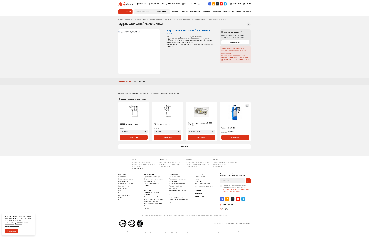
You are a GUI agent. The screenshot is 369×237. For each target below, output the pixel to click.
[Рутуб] (217, 3)
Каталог (128, 11)
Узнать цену (134, 137)
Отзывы (120, 197)
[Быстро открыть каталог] (120, 11)
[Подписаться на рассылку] (248, 180)
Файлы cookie (190, 215)
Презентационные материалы (179, 199)
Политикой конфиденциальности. (232, 191)
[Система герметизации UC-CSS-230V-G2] (201, 113)
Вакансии (121, 200)
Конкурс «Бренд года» (125, 186)
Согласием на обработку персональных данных (236, 189)
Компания (175, 11)
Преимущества (123, 181)
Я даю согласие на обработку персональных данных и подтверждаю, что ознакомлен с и (236, 188)
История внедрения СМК (152, 197)
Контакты (247, 11)
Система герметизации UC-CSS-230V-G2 (200, 124)
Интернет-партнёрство (177, 183)
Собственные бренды (125, 183)
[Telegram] (225, 3)
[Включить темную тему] (199, 3)
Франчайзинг (173, 181)
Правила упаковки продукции (153, 179)
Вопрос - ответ (199, 176)
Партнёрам (173, 174)
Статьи (196, 179)
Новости (185, 11)
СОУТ (120, 190)
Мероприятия (122, 188)
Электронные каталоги (176, 197)
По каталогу (161, 11)
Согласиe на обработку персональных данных (211, 215)
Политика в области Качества (153, 199)
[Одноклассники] (213, 3)
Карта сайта (199, 197)
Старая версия (190, 4)
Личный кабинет (174, 176)
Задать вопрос (235, 42)
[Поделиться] (249, 24)
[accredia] (140, 223)
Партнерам (216, 11)
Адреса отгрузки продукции (153, 176)
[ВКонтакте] (209, 3)
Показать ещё (184, 146)
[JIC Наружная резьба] (167, 113)
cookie (19, 220)
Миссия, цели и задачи (125, 179)
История (121, 193)
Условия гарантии (149, 181)
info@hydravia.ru (228, 209)
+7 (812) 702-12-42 (157, 4)
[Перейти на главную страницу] (126, 4)
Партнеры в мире (124, 195)
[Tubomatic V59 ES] (235, 115)
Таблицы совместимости (202, 183)
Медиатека (198, 181)
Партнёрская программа (177, 179)
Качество (206, 11)
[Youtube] (221, 3)
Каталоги (226, 11)
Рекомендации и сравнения (203, 186)
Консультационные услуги (177, 190)
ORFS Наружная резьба (129, 124)
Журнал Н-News (174, 202)
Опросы (146, 208)
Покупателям (195, 11)
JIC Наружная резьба (162, 124)
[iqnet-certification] (123, 223)
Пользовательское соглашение (152, 215)
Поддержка (236, 11)
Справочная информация (152, 206)
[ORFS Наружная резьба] (134, 113)
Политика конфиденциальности (174, 215)
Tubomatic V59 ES (228, 128)
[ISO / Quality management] (131, 223)
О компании (122, 176)
